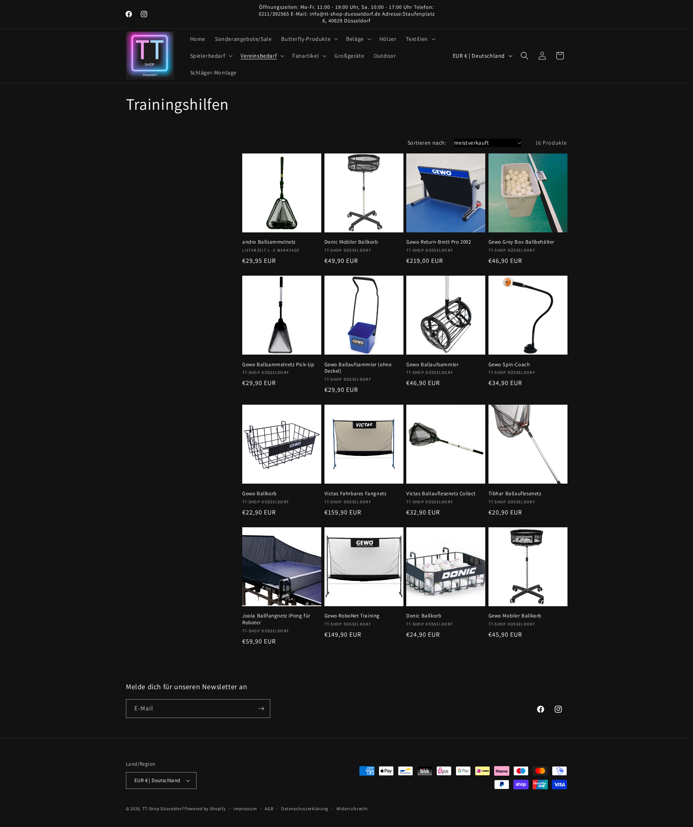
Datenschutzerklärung (304, 808)
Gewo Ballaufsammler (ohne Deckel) (358, 368)
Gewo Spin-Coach (509, 364)
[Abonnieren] (261, 708)
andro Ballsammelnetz (269, 242)
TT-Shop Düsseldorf (163, 808)
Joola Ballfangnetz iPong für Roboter (276, 619)
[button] (308, 38)
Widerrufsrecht (352, 808)
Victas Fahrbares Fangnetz (355, 493)
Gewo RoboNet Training (352, 616)
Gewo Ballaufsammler (432, 364)
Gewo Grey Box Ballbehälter (521, 242)
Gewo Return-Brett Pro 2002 (438, 242)
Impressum (245, 808)
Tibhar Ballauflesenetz (514, 493)
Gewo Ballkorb (259, 493)
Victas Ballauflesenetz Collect (441, 493)
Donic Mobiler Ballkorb (351, 242)
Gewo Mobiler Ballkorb (515, 616)
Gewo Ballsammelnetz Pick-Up (278, 364)
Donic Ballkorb (423, 616)
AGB (269, 808)
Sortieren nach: (426, 142)
